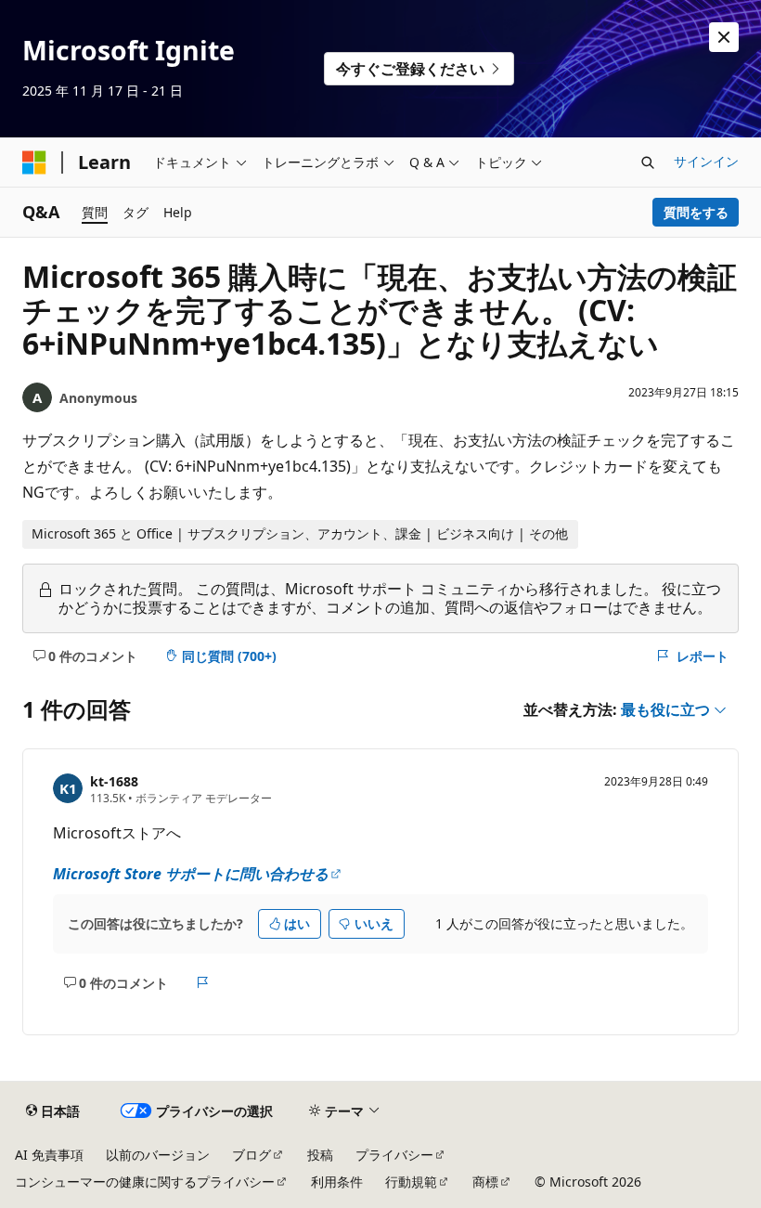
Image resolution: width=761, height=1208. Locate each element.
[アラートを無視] (724, 37)
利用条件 (337, 1181)
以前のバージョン (158, 1154)
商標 (485, 1181)
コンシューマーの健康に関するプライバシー (145, 1181)
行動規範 (411, 1181)
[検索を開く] (647, 162)
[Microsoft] (34, 162)
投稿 (320, 1154)
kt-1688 (114, 781)
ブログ (251, 1154)
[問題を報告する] (203, 983)
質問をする (696, 212)
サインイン (706, 161)
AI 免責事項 (49, 1154)
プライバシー (394, 1154)
